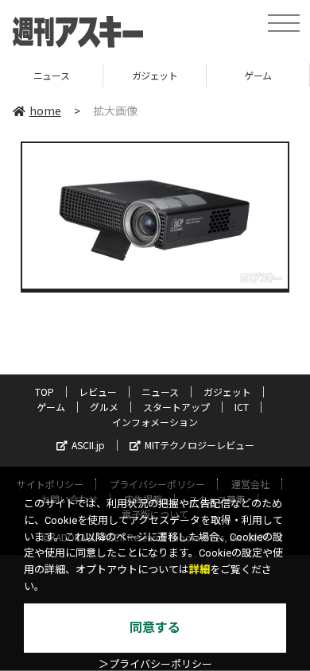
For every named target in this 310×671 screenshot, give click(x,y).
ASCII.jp (88, 445)
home (45, 110)
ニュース (160, 391)
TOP (44, 391)
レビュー (98, 391)
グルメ (104, 406)
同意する (155, 627)
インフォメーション (155, 422)
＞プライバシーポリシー (155, 664)
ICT (241, 406)
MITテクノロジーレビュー (199, 445)
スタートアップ (176, 406)
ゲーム (242, 75)
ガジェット (139, 75)
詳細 (199, 570)
